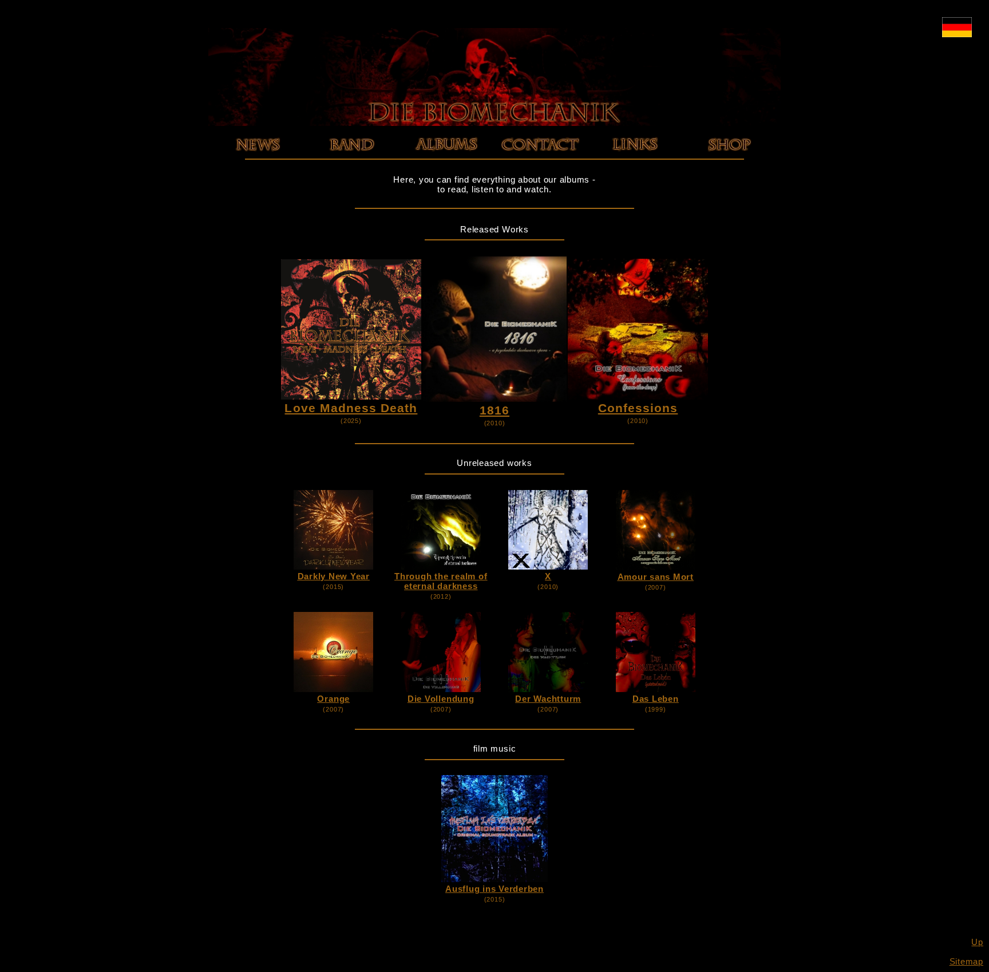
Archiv (257, 168)
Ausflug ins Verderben (494, 889)
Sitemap (966, 961)
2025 (257, 159)
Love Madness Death (446, 159)
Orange (333, 699)
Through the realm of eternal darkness (440, 581)
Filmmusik (446, 198)
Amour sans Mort (656, 577)
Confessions (446, 178)
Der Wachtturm (548, 699)
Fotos (351, 168)
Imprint (540, 159)
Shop (728, 159)
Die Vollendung (441, 699)
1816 (446, 168)
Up (977, 942)
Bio (351, 159)
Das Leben (655, 699)
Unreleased (446, 188)
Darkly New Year (334, 576)
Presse (352, 178)
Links (634, 159)
